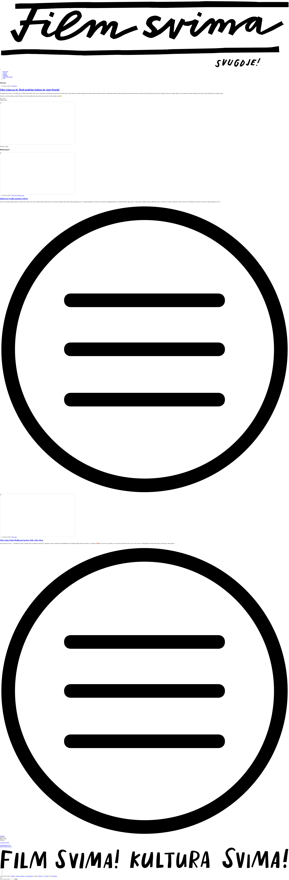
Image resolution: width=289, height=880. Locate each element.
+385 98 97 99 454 (4, 842)
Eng (4, 78)
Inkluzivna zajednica (8, 77)
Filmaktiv (2, 836)
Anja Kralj (40, 876)
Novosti (5, 73)
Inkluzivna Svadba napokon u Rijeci (14, 199)
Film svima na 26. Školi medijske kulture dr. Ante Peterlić (30, 89)
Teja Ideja (46, 876)
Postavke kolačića (20, 876)
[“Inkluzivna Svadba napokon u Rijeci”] (144, 493)
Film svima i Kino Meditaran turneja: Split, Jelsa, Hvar (21, 540)
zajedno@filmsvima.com (6, 846)
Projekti (5, 74)
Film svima (5, 71)
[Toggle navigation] (0, 69)
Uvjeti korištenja (29, 876)
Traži (16, 879)
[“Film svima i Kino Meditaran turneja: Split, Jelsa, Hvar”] (144, 834)
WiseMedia (54, 876)
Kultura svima (20, 195)
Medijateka (5, 75)
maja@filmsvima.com (5, 845)
